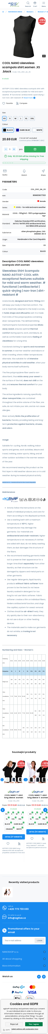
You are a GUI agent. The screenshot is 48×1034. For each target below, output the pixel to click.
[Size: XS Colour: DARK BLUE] (13, 779)
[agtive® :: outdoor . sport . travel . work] (3, 12)
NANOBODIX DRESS (15, 12)
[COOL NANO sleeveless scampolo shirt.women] (7, 892)
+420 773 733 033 (18, 909)
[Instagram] (44, 977)
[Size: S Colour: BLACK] (20, 779)
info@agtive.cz (17, 918)
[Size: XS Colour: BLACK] (31, 779)
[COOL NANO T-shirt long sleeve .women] (13, 771)
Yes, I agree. (34, 1024)
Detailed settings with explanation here (24, 1029)
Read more (28, 98)
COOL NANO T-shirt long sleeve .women (13, 796)
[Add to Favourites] (8, 843)
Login (39, 941)
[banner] (13, 5)
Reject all (14, 1024)
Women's (30, 12)
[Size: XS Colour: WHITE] (7, 779)
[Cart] (35, 5)
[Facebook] (39, 977)
